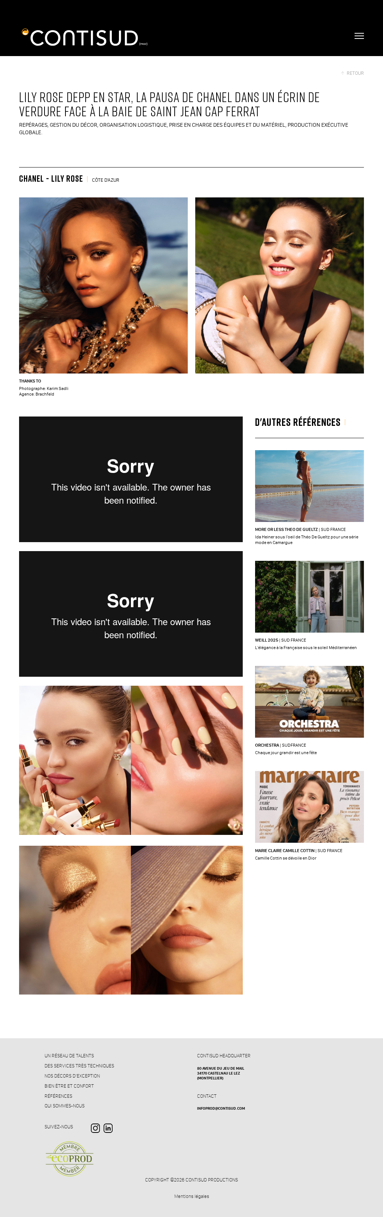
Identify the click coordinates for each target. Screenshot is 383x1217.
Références (58, 1096)
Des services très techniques (79, 1066)
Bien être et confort (69, 1086)
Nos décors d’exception (72, 1076)
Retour (355, 73)
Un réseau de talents (69, 1055)
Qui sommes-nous (65, 1106)
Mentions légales (191, 1196)
